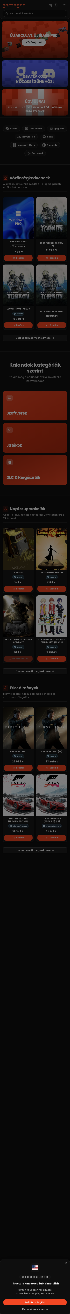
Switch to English (35, 1302)
